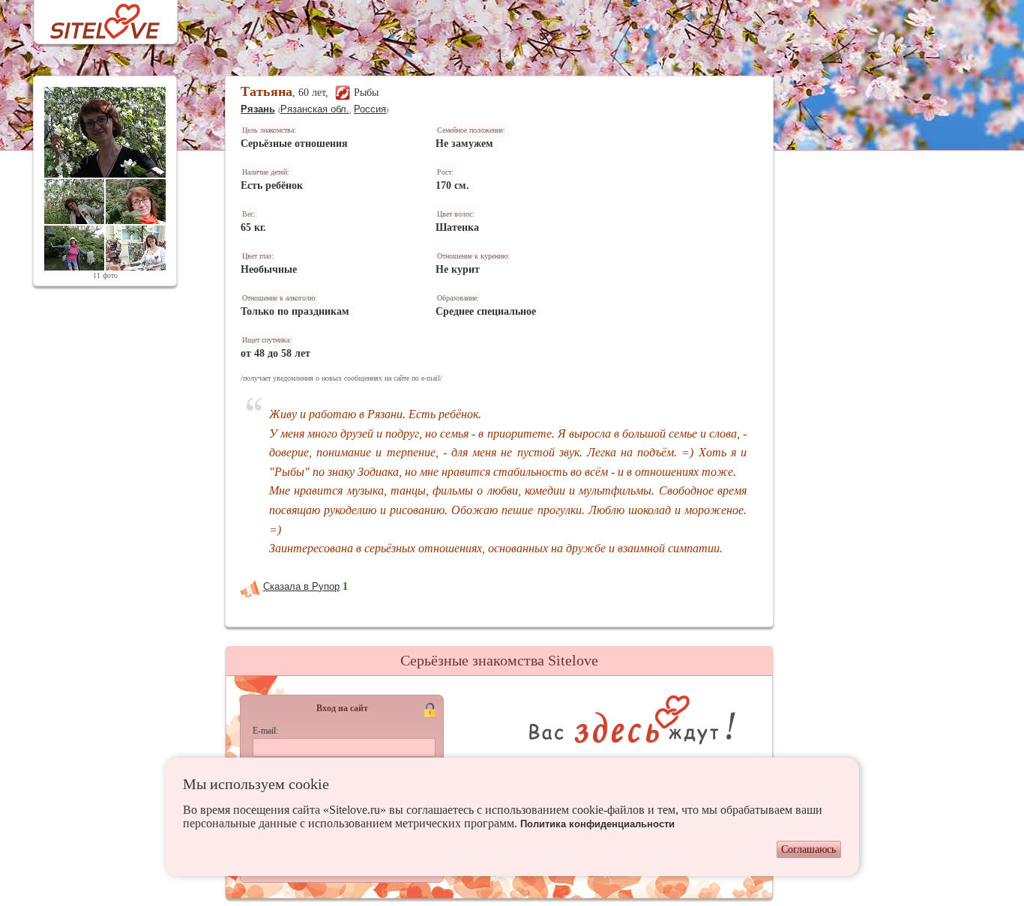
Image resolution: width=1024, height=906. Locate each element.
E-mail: (265, 730)
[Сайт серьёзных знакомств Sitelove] (93, 17)
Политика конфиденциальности (597, 824)
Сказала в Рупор (301, 586)
